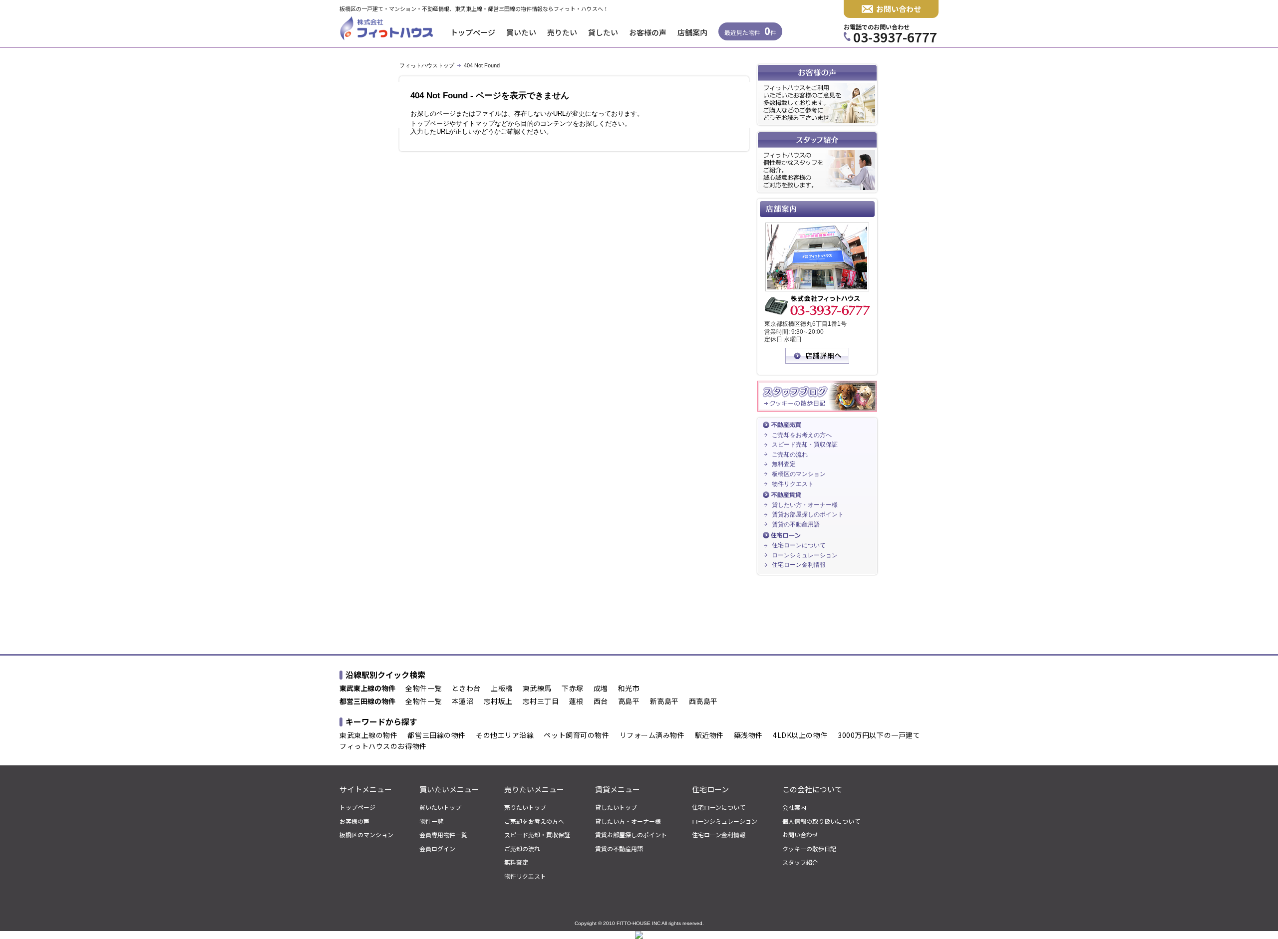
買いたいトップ (440, 807)
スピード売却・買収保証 (805, 444)
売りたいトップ (525, 807)
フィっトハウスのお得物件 (383, 746)
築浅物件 (748, 735)
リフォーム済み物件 (652, 735)
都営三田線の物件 (436, 735)
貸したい (603, 32)
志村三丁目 (541, 701)
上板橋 (502, 689)
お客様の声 (647, 32)
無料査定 (784, 464)
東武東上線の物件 (368, 735)
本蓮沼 (463, 701)
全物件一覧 (423, 689)
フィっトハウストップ (426, 65)
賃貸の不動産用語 (796, 524)
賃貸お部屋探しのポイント (808, 514)
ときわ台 (466, 689)
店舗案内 (692, 32)
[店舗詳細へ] (817, 361)
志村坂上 (498, 701)
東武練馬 (537, 689)
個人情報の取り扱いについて (821, 821)
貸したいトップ (616, 807)
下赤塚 (573, 689)
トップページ (472, 32)
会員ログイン (437, 849)
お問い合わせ (898, 8)
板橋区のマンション (799, 473)
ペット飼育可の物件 (576, 735)
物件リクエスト (793, 483)
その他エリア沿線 (505, 735)
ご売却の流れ (790, 454)
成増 (601, 689)
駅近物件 (709, 735)
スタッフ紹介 (800, 862)
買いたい (521, 32)
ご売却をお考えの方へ (802, 435)
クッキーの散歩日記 (809, 849)
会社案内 (794, 807)
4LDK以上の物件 (800, 735)
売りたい (562, 32)
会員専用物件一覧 (443, 835)
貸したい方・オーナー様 (805, 504)
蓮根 (576, 701)
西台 (601, 701)
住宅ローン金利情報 (799, 564)
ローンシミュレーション (805, 555)
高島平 (629, 701)
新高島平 (664, 701)
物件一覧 (431, 821)
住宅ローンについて (799, 545)
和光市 (629, 689)
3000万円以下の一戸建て (879, 735)
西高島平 (703, 701)
